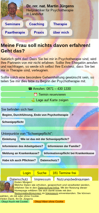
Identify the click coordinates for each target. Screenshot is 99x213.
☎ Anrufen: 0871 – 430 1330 (49, 89)
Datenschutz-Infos (48, 187)
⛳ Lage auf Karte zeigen (49, 100)
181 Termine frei (64, 173)
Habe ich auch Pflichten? (19, 160)
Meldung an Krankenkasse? (20, 153)
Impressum (42, 179)
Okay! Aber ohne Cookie (49, 201)
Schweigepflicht (13, 121)
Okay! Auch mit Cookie (14, 201)
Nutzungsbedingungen (73, 179)
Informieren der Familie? (64, 146)
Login (27, 173)
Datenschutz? (49, 160)
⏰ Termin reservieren (50, 94)
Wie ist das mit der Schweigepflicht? (45, 139)
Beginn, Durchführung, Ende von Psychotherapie (35, 114)
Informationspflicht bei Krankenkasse (69, 153)
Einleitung (9, 139)
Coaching (36, 24)
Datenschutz (19, 179)
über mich (61, 32)
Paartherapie (15, 32)
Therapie (60, 24)
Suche (41, 173)
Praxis (39, 32)
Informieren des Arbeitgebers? (22, 146)
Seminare (12, 24)
